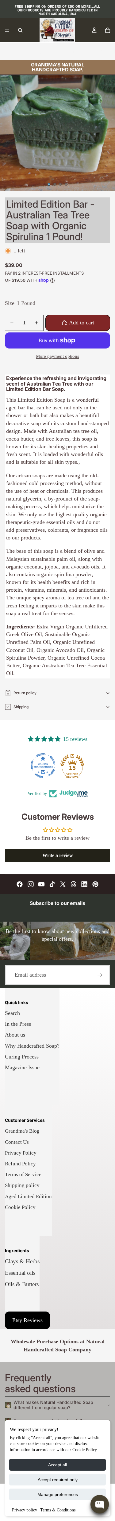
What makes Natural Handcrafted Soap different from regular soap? (53, 1405)
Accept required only (58, 1479)
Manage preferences (57, 1494)
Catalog (34, 51)
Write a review (57, 855)
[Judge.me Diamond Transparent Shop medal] (43, 765)
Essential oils (20, 1273)
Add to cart (81, 322)
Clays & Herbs (22, 1261)
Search (12, 1013)
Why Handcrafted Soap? (32, 1046)
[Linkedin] (84, 884)
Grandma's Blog (22, 1131)
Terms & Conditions (57, 1510)
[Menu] (7, 30)
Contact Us (17, 1142)
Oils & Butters (22, 1284)
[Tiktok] (52, 884)
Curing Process (22, 1057)
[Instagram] (30, 884)
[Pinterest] (95, 884)
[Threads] (73, 884)
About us (15, 1035)
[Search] (20, 30)
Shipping (21, 706)
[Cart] (107, 30)
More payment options (57, 356)
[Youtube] (41, 884)
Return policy (24, 693)
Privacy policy (24, 1510)
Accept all (57, 1464)
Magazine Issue (22, 1067)
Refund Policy (20, 1164)
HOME (13, 51)
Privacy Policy (20, 1153)
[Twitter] (63, 884)
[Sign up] (100, 975)
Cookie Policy (20, 1207)
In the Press (18, 1024)
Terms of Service (23, 1174)
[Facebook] (19, 884)
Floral (53, 51)
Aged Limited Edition (28, 1196)
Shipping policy (22, 1185)
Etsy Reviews (27, 1320)
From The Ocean (84, 51)
